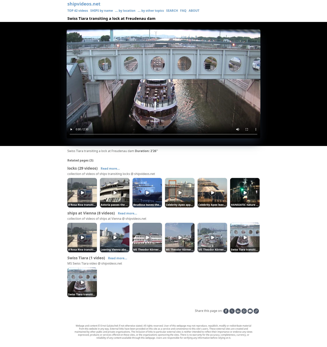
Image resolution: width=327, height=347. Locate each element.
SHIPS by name (101, 11)
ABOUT (194, 11)
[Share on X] (232, 311)
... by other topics (151, 11)
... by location (125, 11)
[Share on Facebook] (226, 311)
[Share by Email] (250, 311)
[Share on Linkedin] (238, 311)
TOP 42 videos (77, 11)
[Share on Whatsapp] (244, 311)
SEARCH (172, 11)
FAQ (183, 11)
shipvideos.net (83, 4)
